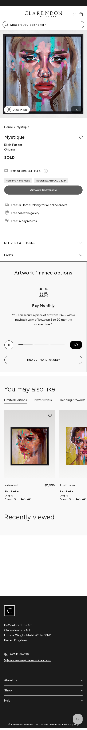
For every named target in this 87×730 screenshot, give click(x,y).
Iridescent (12, 485)
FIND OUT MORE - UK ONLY (43, 359)
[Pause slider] (8, 344)
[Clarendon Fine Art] (43, 611)
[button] (81, 137)
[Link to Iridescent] (29, 446)
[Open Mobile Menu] (6, 14)
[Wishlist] (73, 14)
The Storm (67, 485)
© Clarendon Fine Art (20, 724)
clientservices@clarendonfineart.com (29, 660)
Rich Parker (13, 145)
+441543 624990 (18, 653)
